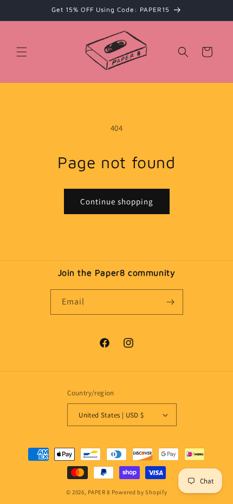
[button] (22, 52)
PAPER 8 (99, 492)
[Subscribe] (171, 302)
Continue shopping (116, 201)
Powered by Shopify (139, 492)
